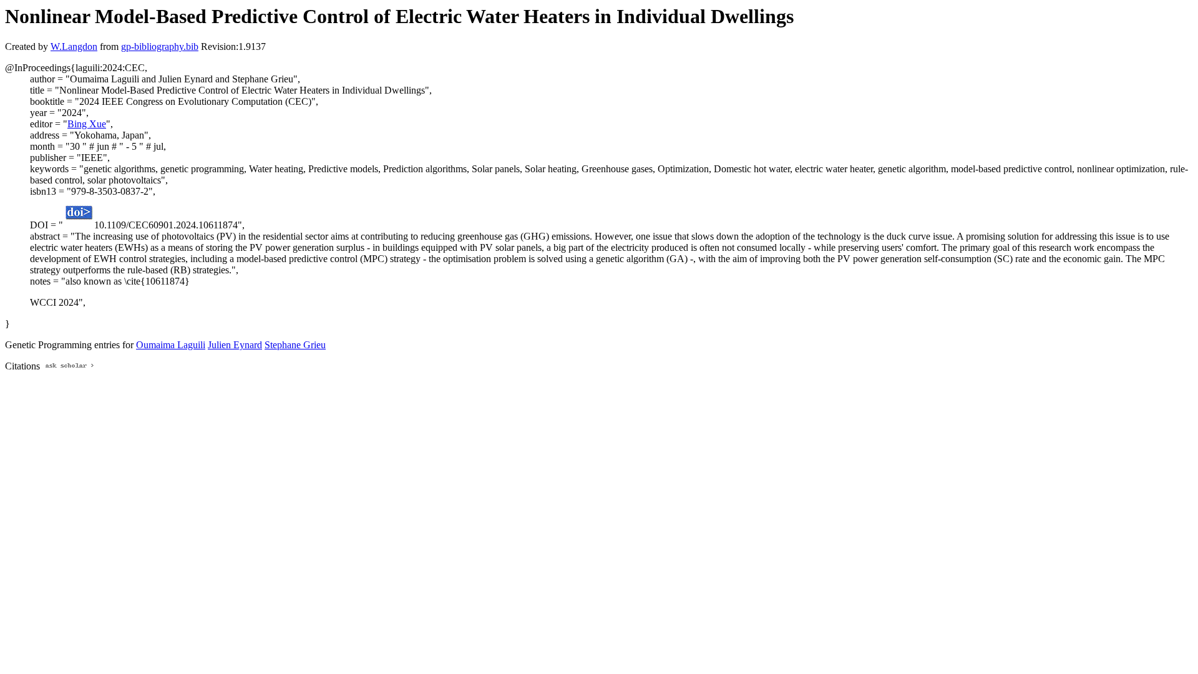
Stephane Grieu (295, 344)
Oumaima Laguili (170, 344)
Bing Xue (86, 124)
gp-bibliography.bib (159, 46)
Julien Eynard (235, 344)
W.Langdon (74, 46)
